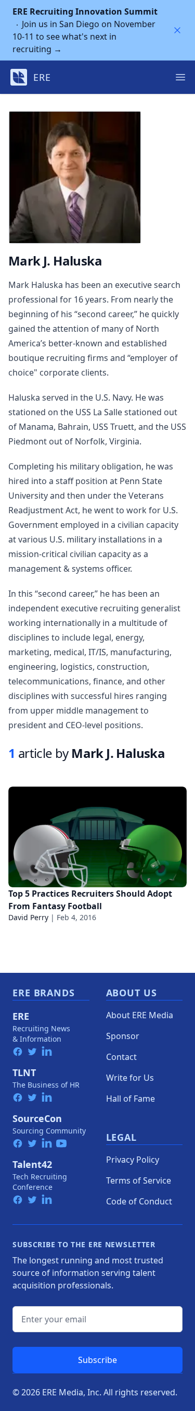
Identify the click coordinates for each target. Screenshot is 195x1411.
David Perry (28, 917)
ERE (20, 1016)
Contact (121, 1057)
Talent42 (32, 1164)
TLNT (24, 1072)
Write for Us (130, 1077)
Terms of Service (138, 1180)
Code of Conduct (139, 1201)
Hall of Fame (130, 1098)
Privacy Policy (132, 1159)
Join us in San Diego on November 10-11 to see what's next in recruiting (85, 30)
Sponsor (122, 1036)
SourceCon (37, 1118)
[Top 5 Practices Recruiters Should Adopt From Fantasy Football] (97, 837)
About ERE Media (139, 1015)
